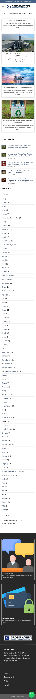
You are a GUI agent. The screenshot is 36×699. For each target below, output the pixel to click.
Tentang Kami (28, 1)
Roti (3, 437)
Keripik (4, 333)
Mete (3, 375)
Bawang (4, 225)
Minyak (4, 383)
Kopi (3, 344)
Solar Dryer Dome (8, 475)
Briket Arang (6, 241)
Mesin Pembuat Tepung (10, 371)
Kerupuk (5, 341)
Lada (3, 348)
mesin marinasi (7, 368)
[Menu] (3, 6)
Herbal (4, 287)
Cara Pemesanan (9, 1)
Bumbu (4, 248)
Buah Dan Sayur (7, 245)
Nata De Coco (7, 394)
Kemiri (4, 325)
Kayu (3, 314)
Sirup (3, 467)
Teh (3, 494)
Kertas (4, 337)
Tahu (3, 487)
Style (3, 483)
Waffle (4, 510)
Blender (4, 233)
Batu (3, 222)
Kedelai (4, 318)
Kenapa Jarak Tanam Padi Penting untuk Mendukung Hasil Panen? (20, 155)
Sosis (4, 479)
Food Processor (7, 275)
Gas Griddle (6, 279)
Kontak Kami (19, 1)
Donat (4, 264)
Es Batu (4, 272)
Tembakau (5, 498)
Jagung (4, 295)
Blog (3, 237)
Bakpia (4, 206)
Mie (3, 379)
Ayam (4, 202)
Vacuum (4, 502)
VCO (3, 506)
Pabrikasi (5, 398)
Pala (3, 410)
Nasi (3, 391)
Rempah (5, 433)
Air (3, 199)
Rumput (4, 441)
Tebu (3, 490)
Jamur (4, 302)
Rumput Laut (6, 444)
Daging (4, 256)
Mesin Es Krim (7, 360)
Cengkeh (5, 252)
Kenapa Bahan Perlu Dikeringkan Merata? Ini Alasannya (19, 171)
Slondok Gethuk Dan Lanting (12, 471)
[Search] (33, 6)
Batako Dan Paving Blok (10, 218)
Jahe (3, 298)
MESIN (4, 356)
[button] (32, 695)
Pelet (3, 414)
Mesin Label (6, 364)
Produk (4, 425)
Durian (4, 268)
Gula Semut (6, 283)
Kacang (4, 306)
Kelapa (4, 321)
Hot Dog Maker (7, 291)
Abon (3, 195)
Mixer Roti (5, 387)
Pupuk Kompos (7, 429)
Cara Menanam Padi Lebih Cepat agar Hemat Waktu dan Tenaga (19, 146)
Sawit (4, 460)
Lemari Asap (6, 352)
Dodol (4, 260)
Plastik (4, 421)
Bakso (4, 210)
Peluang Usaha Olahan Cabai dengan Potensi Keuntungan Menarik (21, 180)
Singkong (5, 464)
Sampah (5, 456)
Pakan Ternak (6, 406)
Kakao (4, 310)
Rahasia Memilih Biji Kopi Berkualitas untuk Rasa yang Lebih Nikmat (21, 163)
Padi (3, 402)
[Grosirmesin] (18, 6)
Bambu (4, 214)
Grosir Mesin (16, 696)
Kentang (5, 329)
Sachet (4, 448)
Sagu (3, 452)
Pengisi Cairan (7, 417)
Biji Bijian (5, 229)
